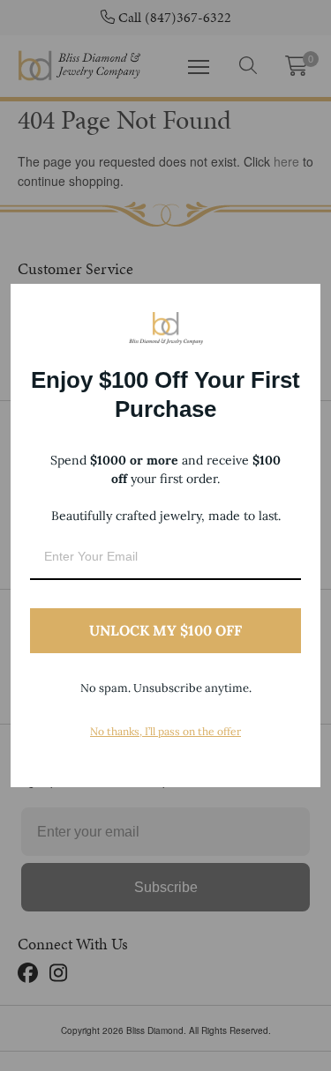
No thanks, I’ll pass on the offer (165, 731)
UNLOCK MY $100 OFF (165, 630)
